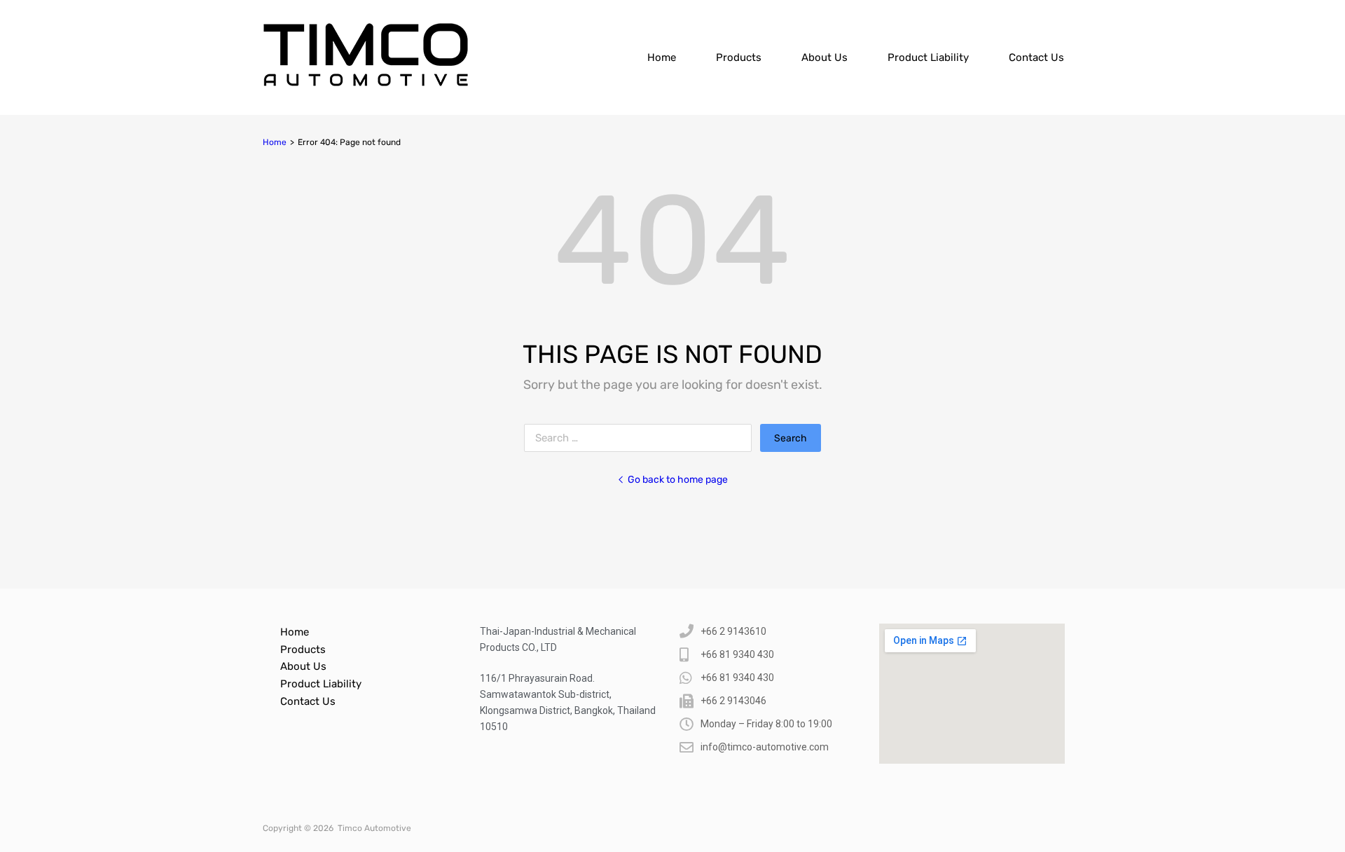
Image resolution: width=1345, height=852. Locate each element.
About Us (824, 57)
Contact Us (1036, 57)
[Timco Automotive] (366, 83)
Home (661, 57)
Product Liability (928, 57)
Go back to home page (678, 479)
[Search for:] (642, 438)
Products (738, 57)
